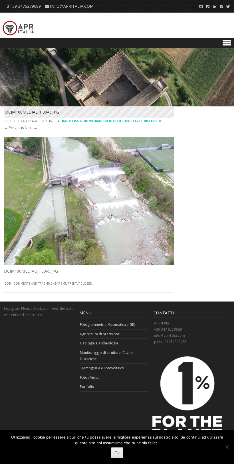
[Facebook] (219, 6)
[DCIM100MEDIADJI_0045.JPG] (89, 263)
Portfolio (87, 386)
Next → (31, 127)
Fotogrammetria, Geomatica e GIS (107, 324)
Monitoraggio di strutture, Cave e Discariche (122, 121)
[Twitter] (226, 6)
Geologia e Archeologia (99, 343)
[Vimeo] (206, 6)
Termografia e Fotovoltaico (102, 368)
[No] (227, 447)
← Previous (14, 127)
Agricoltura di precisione (100, 334)
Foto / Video (90, 377)
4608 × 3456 (69, 121)
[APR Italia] (20, 28)
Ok (117, 453)
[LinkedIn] (212, 6)
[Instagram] (199, 6)
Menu (117, 43)
